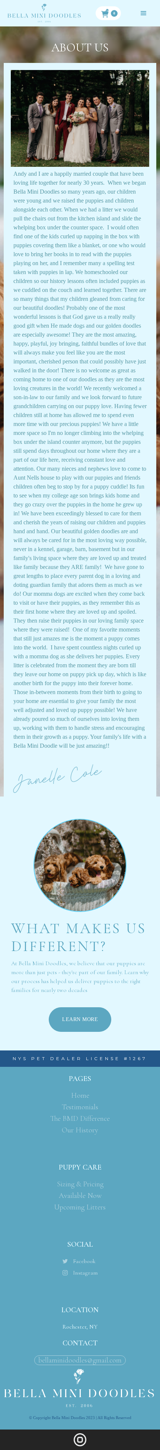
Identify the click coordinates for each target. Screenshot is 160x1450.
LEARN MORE (80, 1019)
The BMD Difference (80, 1118)
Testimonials (80, 1107)
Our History (80, 1130)
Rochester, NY (80, 1326)
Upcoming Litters (80, 1207)
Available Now (80, 1195)
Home (80, 1095)
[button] (108, 13)
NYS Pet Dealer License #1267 (80, 1058)
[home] (44, 13)
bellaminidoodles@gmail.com (80, 1360)
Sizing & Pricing (80, 1184)
